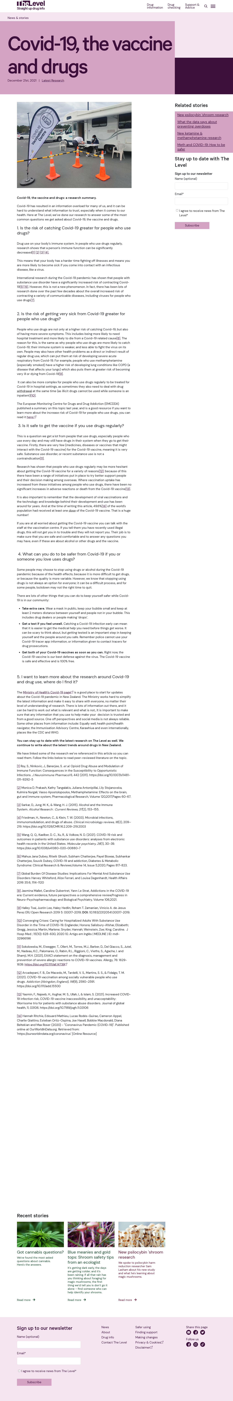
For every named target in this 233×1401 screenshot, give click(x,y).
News (105, 1327)
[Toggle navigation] (213, 6)
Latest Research (53, 80)
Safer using (143, 1327)
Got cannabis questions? (40, 1252)
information (155, 6)
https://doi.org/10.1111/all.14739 (45, 964)
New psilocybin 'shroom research (140, 1255)
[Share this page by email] (189, 1332)
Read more (24, 1300)
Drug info (107, 1337)
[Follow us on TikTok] (202, 1345)
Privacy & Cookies (148, 1342)
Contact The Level (114, 1342)
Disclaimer (142, 1348)
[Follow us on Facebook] (189, 1345)
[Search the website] (206, 6)
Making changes (146, 1337)
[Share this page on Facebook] (196, 1332)
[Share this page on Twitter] (202, 1332)
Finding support (146, 1332)
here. (30, 417)
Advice (192, 6)
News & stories (18, 18)
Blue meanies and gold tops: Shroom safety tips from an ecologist (91, 1257)
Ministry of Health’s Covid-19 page (47, 692)
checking (174, 6)
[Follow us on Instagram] (196, 1345)
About (105, 1332)
